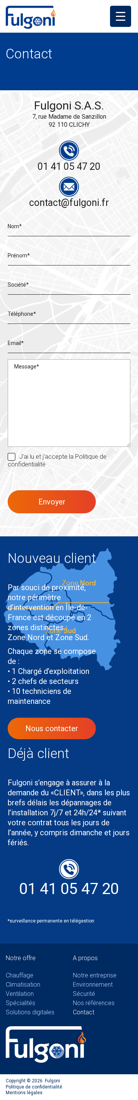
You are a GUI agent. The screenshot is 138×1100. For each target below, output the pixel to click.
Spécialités (20, 1003)
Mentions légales (24, 1092)
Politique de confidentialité (34, 1087)
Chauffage (19, 975)
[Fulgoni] (31, 16)
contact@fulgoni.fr (69, 202)
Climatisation (23, 984)
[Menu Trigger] (120, 16)
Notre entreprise (95, 975)
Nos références (94, 1003)
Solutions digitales (30, 1012)
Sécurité (84, 993)
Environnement (93, 984)
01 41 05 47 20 (69, 166)
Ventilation (20, 993)
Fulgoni (52, 1080)
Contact (83, 1012)
